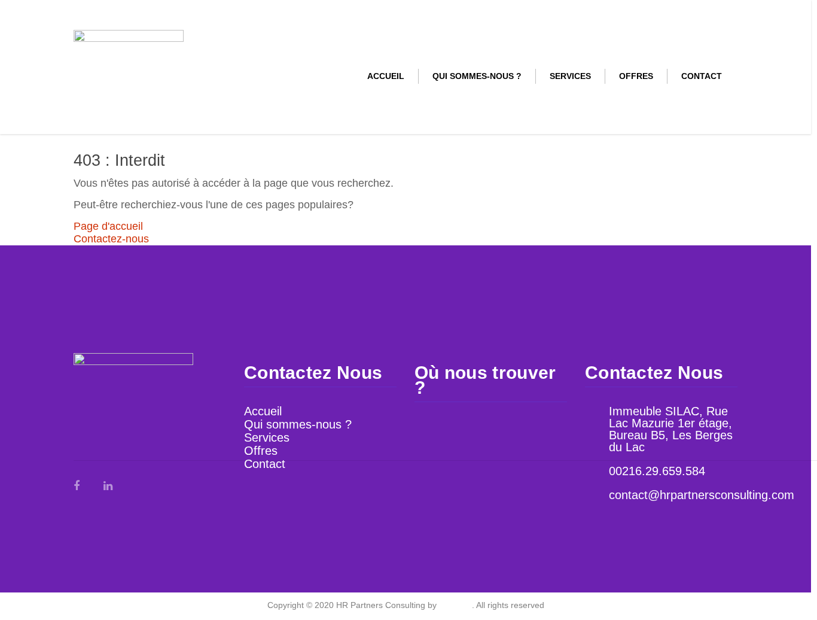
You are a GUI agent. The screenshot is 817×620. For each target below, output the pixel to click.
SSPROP (455, 605)
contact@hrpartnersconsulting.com (701, 495)
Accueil (385, 76)
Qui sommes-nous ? (477, 76)
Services (570, 76)
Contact (701, 76)
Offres (636, 76)
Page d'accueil (108, 226)
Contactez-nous (111, 239)
